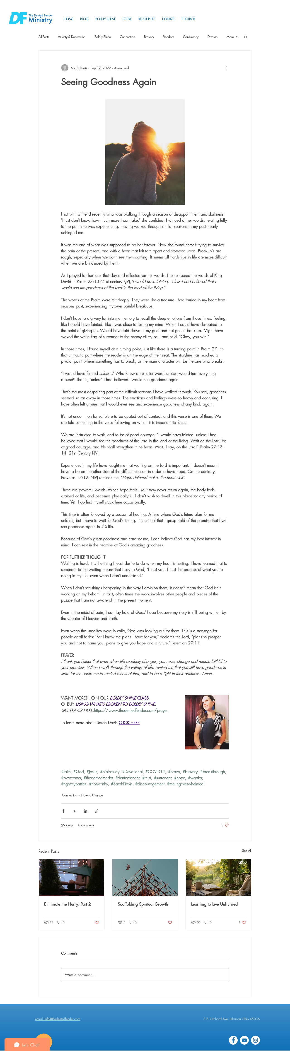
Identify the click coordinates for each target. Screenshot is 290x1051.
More (230, 36)
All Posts (44, 36)
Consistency (190, 36)
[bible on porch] (218, 877)
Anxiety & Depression (71, 36)
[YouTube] (244, 1040)
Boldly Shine (102, 36)
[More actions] (226, 68)
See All (246, 850)
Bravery (149, 36)
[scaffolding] (145, 877)
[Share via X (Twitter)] (74, 811)
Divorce (213, 36)
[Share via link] (96, 811)
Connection (127, 36)
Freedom (168, 36)
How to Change (92, 795)
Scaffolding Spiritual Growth (143, 904)
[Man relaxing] (71, 877)
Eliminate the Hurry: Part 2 (67, 904)
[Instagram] (255, 1040)
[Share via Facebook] (63, 811)
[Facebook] (233, 1040)
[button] (147, 19)
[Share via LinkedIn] (85, 811)
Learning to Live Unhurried (214, 904)
